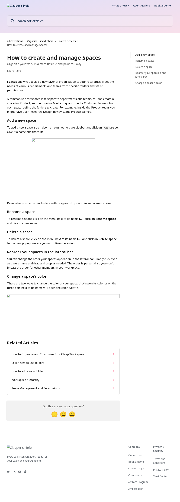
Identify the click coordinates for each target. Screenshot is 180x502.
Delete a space (144, 66)
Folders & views (67, 41)
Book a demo (136, 461)
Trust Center (160, 476)
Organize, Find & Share (40, 41)
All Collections (15, 41)
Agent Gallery (141, 5)
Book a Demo (162, 5)
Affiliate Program (138, 482)
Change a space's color (148, 82)
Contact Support (137, 468)
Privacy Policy (161, 469)
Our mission (135, 455)
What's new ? (120, 5)
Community (135, 475)
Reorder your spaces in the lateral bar (150, 74)
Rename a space (144, 60)
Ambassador (135, 488)
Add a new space (145, 54)
